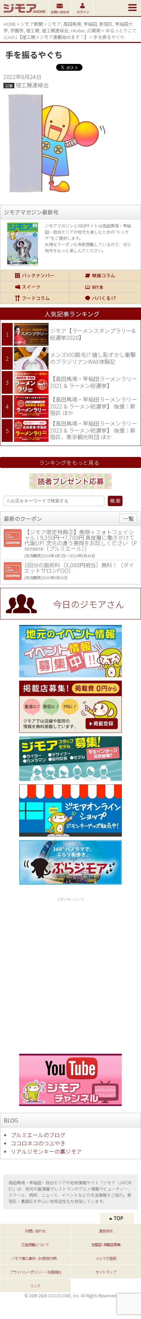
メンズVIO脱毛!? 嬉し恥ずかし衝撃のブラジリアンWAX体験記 (93, 358)
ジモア (54, 24)
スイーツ (34, 286)
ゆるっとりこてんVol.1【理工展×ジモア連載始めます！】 (70, 33)
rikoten (78, 30)
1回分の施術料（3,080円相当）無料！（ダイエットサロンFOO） (79, 567)
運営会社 (106, 1230)
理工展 (32, 30)
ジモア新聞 (32, 24)
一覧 (128, 518)
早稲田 (90, 24)
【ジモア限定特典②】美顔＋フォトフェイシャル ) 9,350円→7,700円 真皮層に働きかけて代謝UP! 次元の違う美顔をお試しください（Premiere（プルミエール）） (80, 540)
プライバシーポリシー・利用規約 (35, 1272)
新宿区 (106, 24)
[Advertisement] (70, 974)
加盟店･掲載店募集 (105, 1244)
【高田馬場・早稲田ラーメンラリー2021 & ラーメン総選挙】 (93, 382)
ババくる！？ (104, 298)
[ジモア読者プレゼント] (70, 490)
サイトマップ (105, 1272)
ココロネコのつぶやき (38, 1143)
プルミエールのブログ (38, 1135)
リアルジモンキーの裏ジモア (46, 1151)
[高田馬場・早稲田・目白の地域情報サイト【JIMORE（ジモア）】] (24, 14)
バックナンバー (34, 275)
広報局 (94, 30)
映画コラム (104, 275)
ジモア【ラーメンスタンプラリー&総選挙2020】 (93, 334)
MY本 (104, 286)
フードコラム (34, 298)
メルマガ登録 (105, 1258)
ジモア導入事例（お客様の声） (35, 1258)
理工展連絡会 (55, 30)
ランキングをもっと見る (69, 462)
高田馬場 (72, 24)
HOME (9, 24)
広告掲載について (35, 1244)
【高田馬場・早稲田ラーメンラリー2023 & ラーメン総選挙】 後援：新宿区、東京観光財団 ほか (93, 430)
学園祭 (17, 30)
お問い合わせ (35, 1230)
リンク (35, 1285)
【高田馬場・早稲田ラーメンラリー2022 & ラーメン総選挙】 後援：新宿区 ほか (93, 406)
